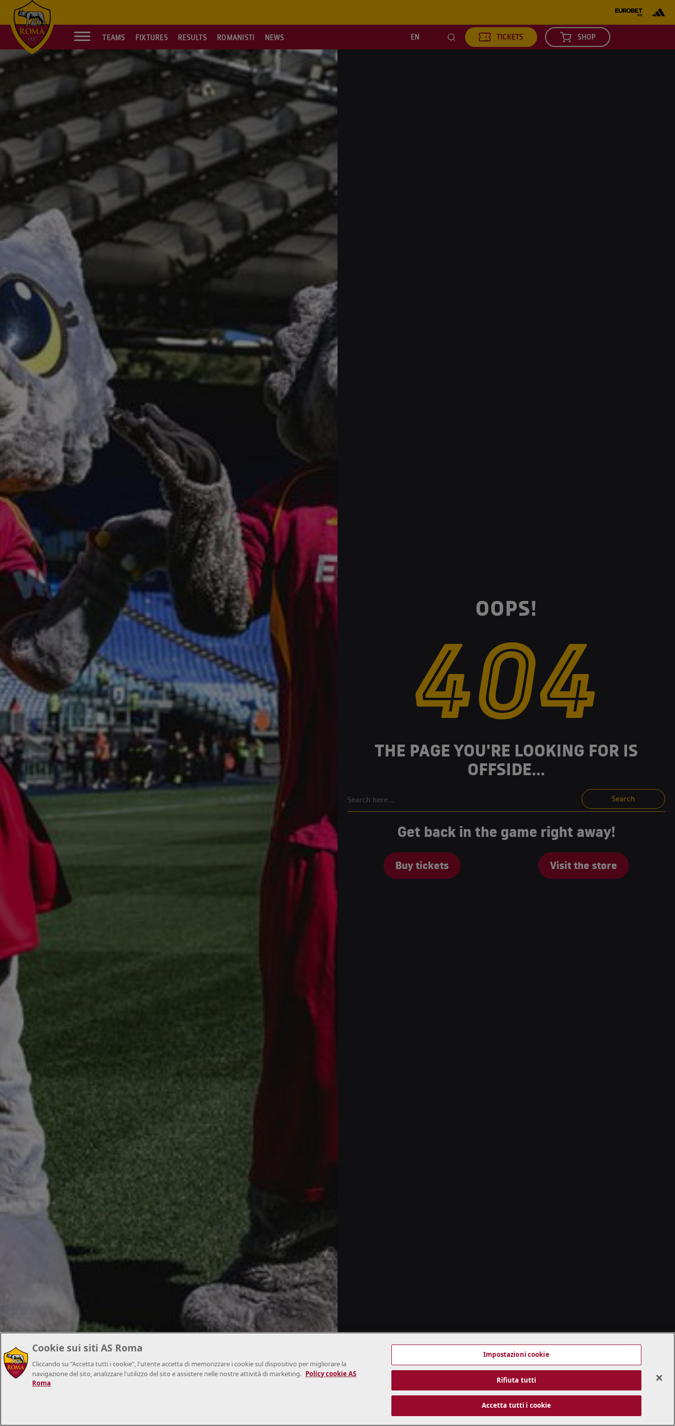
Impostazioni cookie (516, 1354)
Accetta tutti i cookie (516, 1405)
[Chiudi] (659, 1378)
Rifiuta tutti (517, 1380)
